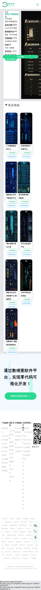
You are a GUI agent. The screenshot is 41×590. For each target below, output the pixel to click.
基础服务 (5, 470)
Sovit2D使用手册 (12, 434)
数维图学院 (9, 32)
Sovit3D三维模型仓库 (18, 440)
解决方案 (8, 25)
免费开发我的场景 (19, 396)
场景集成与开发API (11, 453)
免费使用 (20, 57)
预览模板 (13, 153)
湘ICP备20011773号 (30, 568)
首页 (7, 12)
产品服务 (8, 19)
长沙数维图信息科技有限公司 (23, 566)
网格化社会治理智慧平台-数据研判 (11, 295)
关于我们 (8, 52)
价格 (7, 45)
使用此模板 (11, 59)
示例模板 (8, 38)
